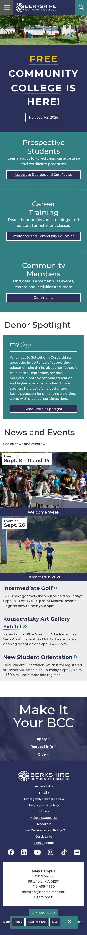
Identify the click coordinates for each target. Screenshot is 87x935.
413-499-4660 (43, 913)
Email (43, 792)
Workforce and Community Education (43, 236)
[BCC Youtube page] (37, 852)
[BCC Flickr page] (77, 852)
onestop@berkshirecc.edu (43, 892)
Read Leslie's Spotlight (43, 409)
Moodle (43, 824)
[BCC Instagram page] (50, 852)
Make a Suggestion (44, 818)
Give (42, 754)
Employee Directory (44, 805)
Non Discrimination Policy (43, 830)
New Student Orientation (38, 657)
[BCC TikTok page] (64, 852)
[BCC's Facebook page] (11, 852)
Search (81, 7)
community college (43, 73)
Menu (6, 7)
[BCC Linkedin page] (24, 852)
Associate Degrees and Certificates (44, 175)
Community (43, 298)
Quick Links (44, 836)
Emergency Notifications (43, 799)
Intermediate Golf (28, 588)
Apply (42, 739)
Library (44, 811)
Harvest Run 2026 (43, 117)
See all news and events (22, 444)
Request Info (42, 747)
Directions (42, 897)
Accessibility (44, 786)
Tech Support (44, 843)
